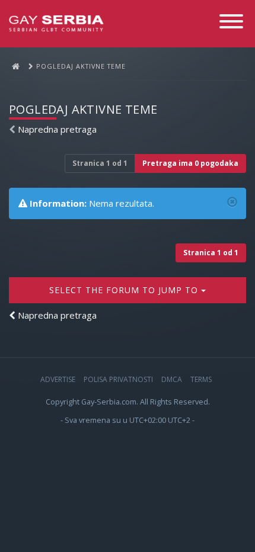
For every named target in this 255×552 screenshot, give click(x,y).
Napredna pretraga (57, 129)
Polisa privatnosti (118, 379)
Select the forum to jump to (125, 290)
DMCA (171, 379)
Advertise (57, 379)
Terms (201, 379)
